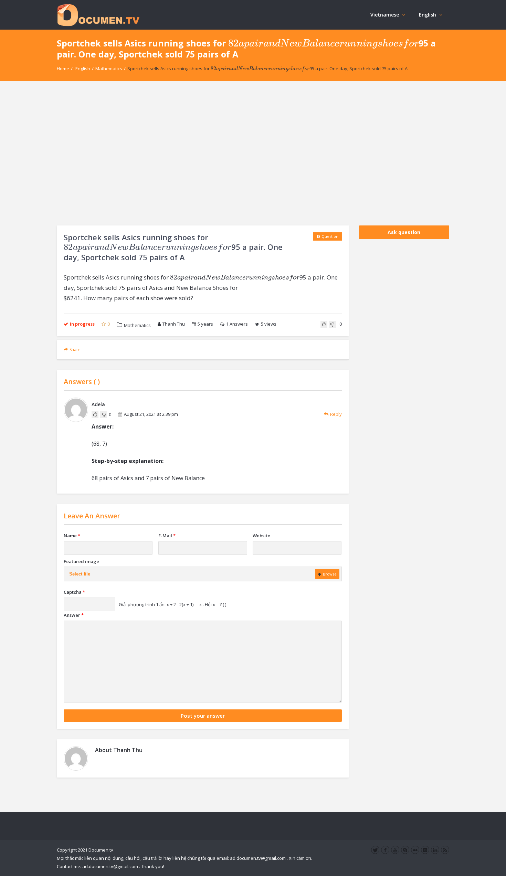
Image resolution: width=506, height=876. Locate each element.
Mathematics (108, 68)
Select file (79, 574)
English (427, 14)
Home (63, 68)
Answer (74, 615)
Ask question (404, 232)
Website (261, 535)
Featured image (81, 561)
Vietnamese (384, 14)
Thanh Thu (173, 324)
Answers (237, 324)
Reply (336, 414)
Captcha (74, 592)
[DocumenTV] (98, 15)
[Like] (323, 324)
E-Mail (167, 535)
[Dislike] (332, 324)
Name (72, 535)
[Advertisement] (253, 153)
